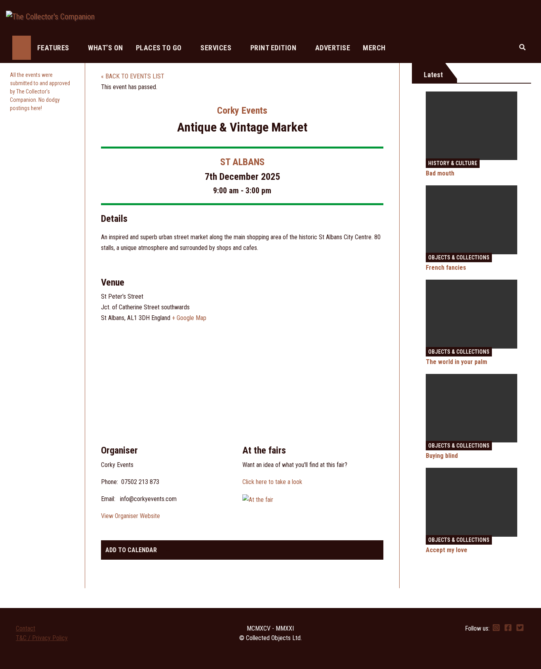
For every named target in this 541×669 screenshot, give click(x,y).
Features (54, 48)
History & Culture (452, 163)
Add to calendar (131, 550)
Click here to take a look (272, 482)
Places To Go (160, 48)
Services (216, 48)
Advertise (333, 48)
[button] (522, 47)
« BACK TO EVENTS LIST (132, 76)
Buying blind (442, 455)
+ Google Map (189, 318)
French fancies (446, 267)
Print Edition (274, 48)
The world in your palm (456, 362)
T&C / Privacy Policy (42, 638)
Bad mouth (440, 173)
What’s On (105, 48)
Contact (25, 628)
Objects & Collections (459, 257)
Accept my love (446, 550)
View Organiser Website (130, 516)
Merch (374, 48)
